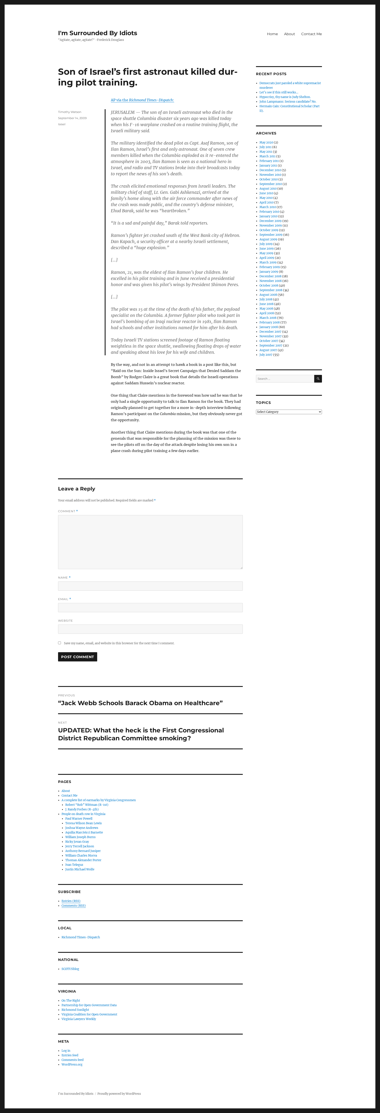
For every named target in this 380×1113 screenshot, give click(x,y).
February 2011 (269, 161)
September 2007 (270, 345)
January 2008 (268, 327)
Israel (62, 124)
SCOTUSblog (70, 969)
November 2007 (270, 336)
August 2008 (268, 295)
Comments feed (73, 1060)
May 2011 (265, 152)
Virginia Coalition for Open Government (89, 1014)
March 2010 (267, 207)
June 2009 (266, 249)
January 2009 (268, 272)
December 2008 (270, 276)
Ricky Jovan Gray (77, 842)
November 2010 (270, 175)
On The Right (71, 1000)
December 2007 (270, 332)
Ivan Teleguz (74, 865)
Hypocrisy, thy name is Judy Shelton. (285, 97)
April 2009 (266, 258)
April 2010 (266, 202)
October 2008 (268, 285)
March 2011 (267, 156)
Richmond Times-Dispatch (81, 937)
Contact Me (311, 34)
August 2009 (268, 239)
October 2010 (268, 179)
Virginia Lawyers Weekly (79, 1019)
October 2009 (268, 230)
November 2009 (270, 225)
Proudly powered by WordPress (119, 1094)
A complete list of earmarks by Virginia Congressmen (99, 800)
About (289, 34)
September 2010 (270, 184)
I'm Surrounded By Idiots (97, 33)
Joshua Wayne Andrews (81, 828)
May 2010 (266, 198)
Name (64, 577)
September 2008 (270, 290)
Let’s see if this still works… (278, 92)
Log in (66, 1051)
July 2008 (265, 299)
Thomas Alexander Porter (83, 860)
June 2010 (266, 193)
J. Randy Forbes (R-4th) (82, 809)
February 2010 (269, 212)
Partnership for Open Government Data (89, 1005)
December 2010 (270, 170)
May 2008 (266, 308)
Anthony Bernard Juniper (83, 851)
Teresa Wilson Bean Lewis (83, 823)
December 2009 (270, 221)
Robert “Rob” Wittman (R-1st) (86, 805)
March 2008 (267, 318)
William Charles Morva (81, 855)
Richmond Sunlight (75, 1010)
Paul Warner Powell (78, 819)
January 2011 (268, 165)
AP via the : (142, 100)
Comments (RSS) (74, 906)
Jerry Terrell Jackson (79, 846)
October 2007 (268, 341)
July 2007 (265, 355)
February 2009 (269, 267)
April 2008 (266, 313)
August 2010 (268, 189)
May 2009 (266, 253)
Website (65, 620)
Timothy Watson (69, 112)
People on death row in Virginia (83, 814)
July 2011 (265, 147)
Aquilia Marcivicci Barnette (84, 832)
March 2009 (268, 262)
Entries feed (70, 1055)
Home (272, 34)
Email (64, 599)
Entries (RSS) (71, 901)
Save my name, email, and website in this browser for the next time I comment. (119, 643)
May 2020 (266, 142)
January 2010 (268, 216)
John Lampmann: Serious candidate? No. (287, 101)
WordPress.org (72, 1064)
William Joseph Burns (80, 837)
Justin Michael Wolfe (79, 869)
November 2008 (270, 281)
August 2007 (268, 350)
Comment (68, 511)
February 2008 (269, 322)
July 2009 (266, 244)
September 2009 (271, 235)
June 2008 (266, 304)
